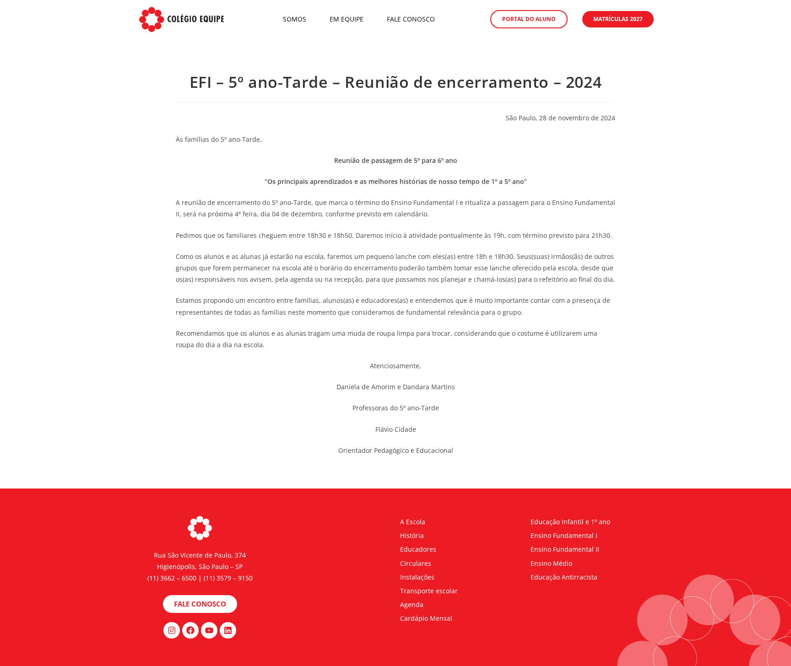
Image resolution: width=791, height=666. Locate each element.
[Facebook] (190, 630)
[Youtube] (209, 630)
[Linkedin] (228, 630)
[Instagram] (171, 630)
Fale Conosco (411, 19)
